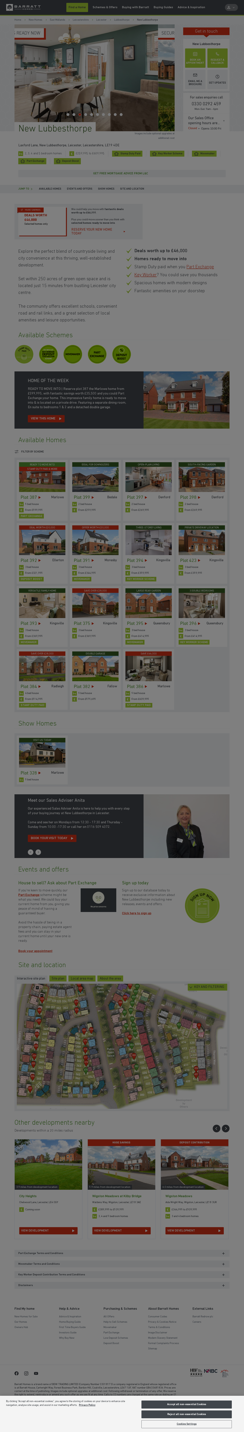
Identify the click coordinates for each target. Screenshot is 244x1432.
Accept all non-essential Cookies (186, 1404)
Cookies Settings (187, 1424)
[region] (122, 1414)
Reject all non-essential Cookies (186, 1414)
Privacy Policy (87, 1405)
